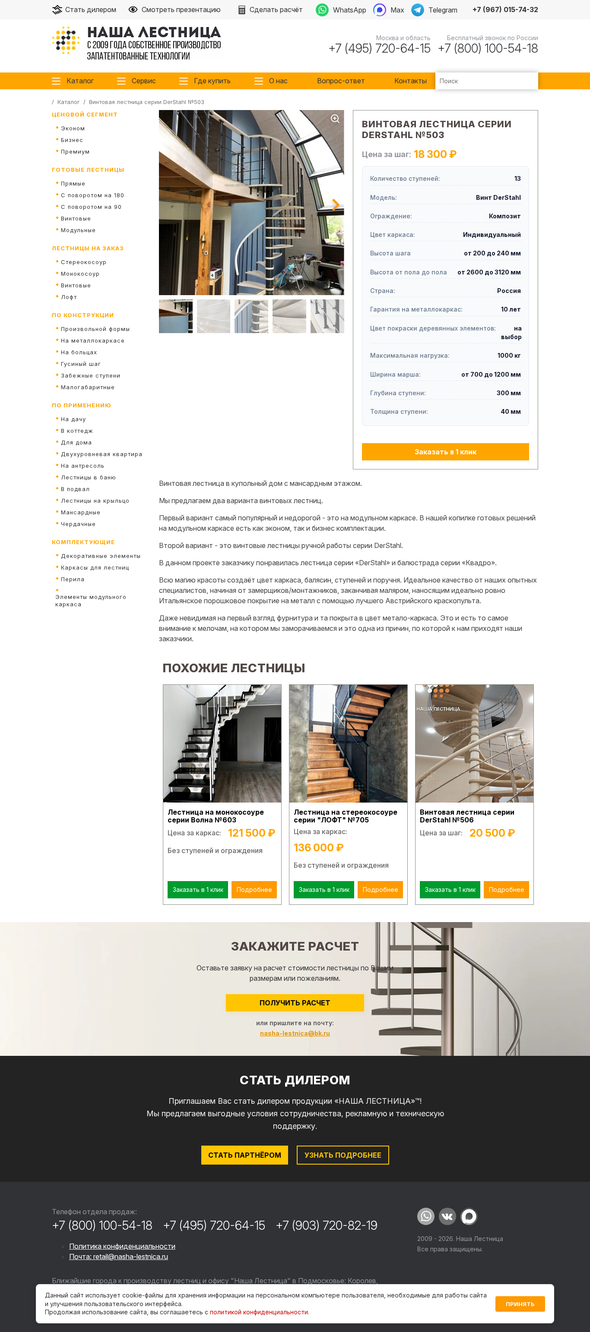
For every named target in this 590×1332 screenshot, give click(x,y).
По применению (81, 405)
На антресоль (83, 465)
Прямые (73, 183)
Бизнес (72, 139)
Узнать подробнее (343, 1155)
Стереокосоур (84, 261)
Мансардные (81, 512)
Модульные (78, 230)
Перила (73, 579)
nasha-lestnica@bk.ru (295, 1033)
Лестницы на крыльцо (95, 500)
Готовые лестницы (88, 169)
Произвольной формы (95, 328)
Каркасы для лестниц (95, 567)
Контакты (410, 80)
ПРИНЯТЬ (520, 1304)
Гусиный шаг (81, 363)
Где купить (212, 80)
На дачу (73, 419)
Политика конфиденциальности (122, 1246)
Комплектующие (83, 541)
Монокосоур (80, 273)
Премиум (75, 151)
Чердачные (78, 523)
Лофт (69, 296)
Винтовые (76, 218)
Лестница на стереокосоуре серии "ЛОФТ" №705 (345, 816)
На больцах (79, 352)
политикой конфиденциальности (259, 1312)
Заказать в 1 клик (445, 451)
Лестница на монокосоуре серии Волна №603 (216, 816)
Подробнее (254, 889)
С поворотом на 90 (91, 206)
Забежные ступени (91, 375)
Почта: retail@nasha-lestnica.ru (118, 1256)
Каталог (80, 80)
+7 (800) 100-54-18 (488, 48)
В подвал (75, 488)
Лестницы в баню (88, 477)
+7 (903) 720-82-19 (326, 1225)
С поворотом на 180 (92, 195)
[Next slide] (336, 204)
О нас (278, 80)
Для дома (76, 442)
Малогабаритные (88, 387)
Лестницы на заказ (88, 248)
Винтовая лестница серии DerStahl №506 (467, 816)
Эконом (73, 128)
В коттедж (77, 430)
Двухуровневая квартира (102, 453)
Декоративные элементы (101, 555)
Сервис (144, 80)
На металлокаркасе (93, 340)
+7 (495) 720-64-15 (379, 48)
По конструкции (83, 315)
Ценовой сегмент (85, 114)
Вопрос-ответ (341, 80)
